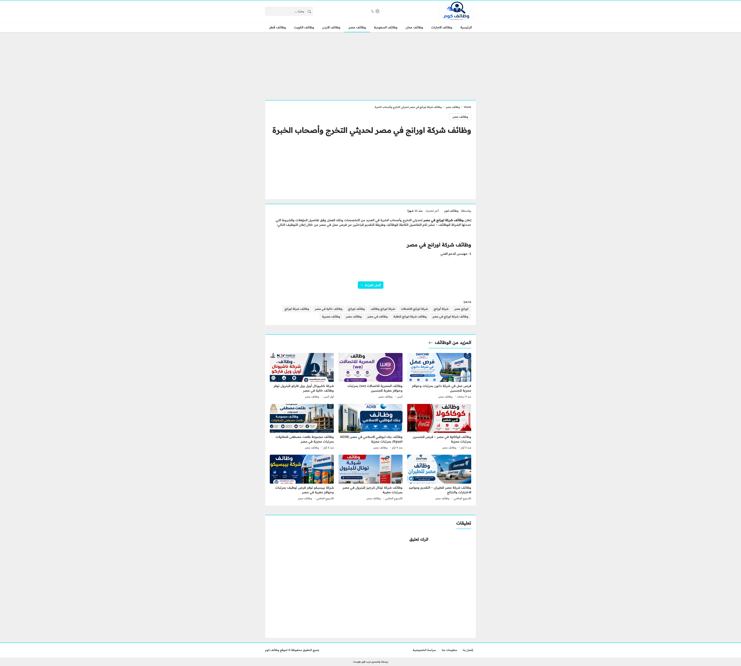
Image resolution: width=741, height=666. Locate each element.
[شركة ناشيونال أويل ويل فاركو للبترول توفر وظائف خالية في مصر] (302, 376)
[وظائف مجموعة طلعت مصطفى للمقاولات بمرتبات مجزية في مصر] (302, 427)
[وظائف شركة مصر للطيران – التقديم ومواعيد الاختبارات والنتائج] (439, 478)
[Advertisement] (370, 64)
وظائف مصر (453, 106)
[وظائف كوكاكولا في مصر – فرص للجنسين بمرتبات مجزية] (439, 427)
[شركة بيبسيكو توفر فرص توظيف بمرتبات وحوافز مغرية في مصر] (302, 478)
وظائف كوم (451, 210)
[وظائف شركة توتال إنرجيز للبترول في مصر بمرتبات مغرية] (370, 478)
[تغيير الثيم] (375, 11)
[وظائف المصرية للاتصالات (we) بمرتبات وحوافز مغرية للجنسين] (370, 376)
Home (467, 106)
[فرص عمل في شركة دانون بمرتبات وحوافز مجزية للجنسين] (439, 376)
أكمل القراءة (373, 285)
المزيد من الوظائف (453, 342)
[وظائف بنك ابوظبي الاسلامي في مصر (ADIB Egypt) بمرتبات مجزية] (370, 427)
